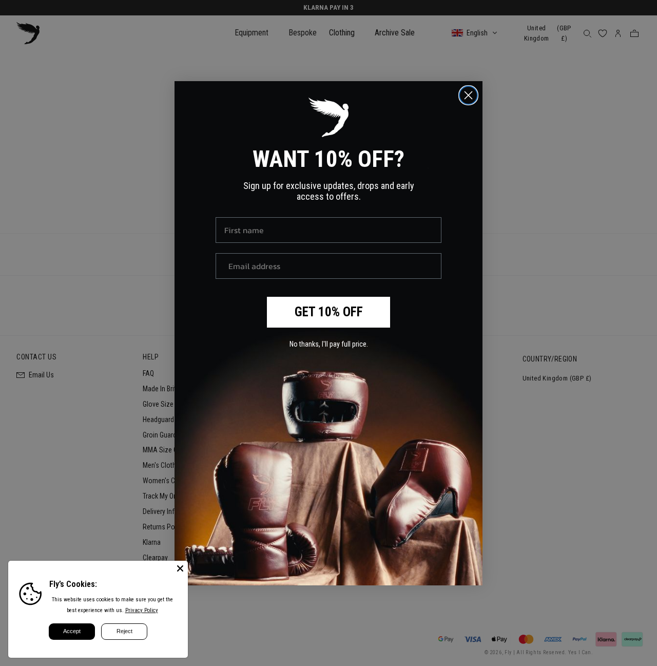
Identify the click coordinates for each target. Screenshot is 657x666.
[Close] (180, 568)
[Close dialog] (468, 95)
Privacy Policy (141, 610)
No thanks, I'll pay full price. (328, 344)
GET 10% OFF (329, 312)
